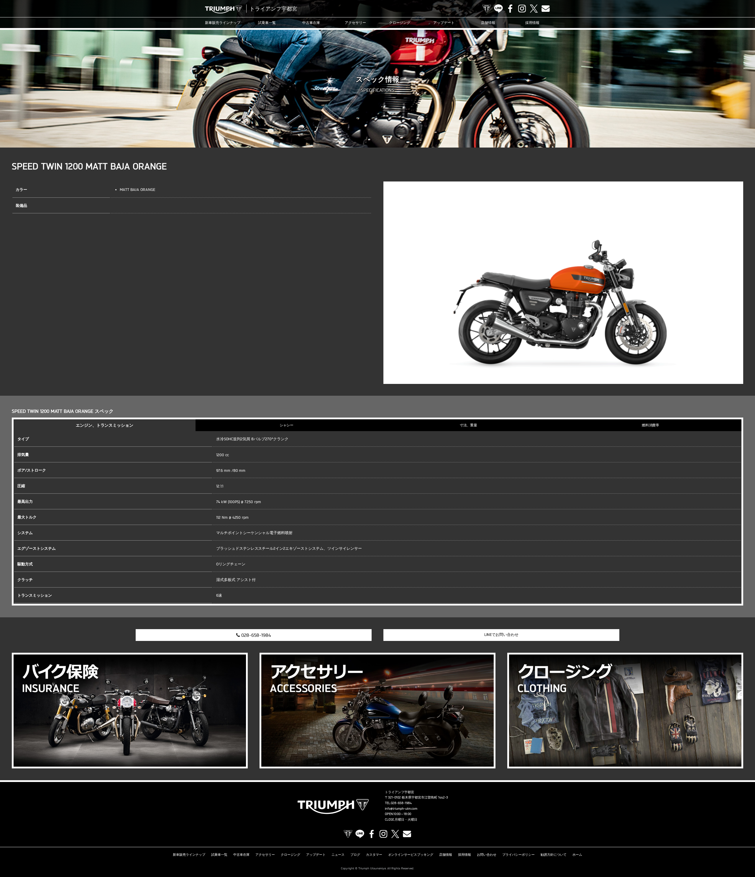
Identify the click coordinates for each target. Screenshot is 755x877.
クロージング (399, 22)
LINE (498, 8)
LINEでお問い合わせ (501, 634)
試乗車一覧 (267, 22)
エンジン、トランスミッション (105, 425)
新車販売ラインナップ (189, 855)
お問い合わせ (486, 855)
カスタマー (374, 855)
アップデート (443, 22)
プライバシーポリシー (518, 855)
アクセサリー (355, 22)
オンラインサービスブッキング (411, 855)
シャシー (287, 425)
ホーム (577, 855)
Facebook (510, 8)
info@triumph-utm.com (401, 808)
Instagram (522, 8)
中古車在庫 (311, 22)
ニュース (337, 855)
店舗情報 (488, 22)
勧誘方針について (554, 855)
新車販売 (222, 22)
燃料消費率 (650, 425)
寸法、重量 (468, 425)
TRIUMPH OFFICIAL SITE (486, 8)
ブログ (355, 855)
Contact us (545, 8)
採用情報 (532, 22)
